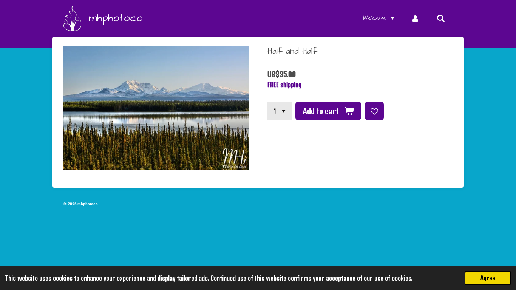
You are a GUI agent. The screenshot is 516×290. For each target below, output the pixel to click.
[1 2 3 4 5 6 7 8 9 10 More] (279, 111)
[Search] (441, 18)
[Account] (415, 18)
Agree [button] (487, 278)
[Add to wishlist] (374, 111)
